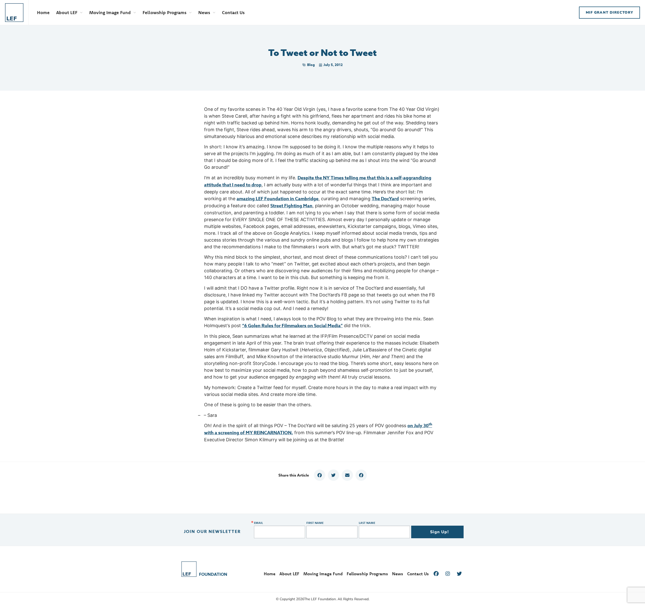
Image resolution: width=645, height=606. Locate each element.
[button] (319, 475)
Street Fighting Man (291, 206)
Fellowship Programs (164, 12)
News (204, 12)
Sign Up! (439, 532)
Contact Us (233, 12)
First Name (315, 522)
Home (43, 12)
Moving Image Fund (110, 12)
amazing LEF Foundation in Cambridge (277, 198)
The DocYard (385, 198)
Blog (311, 65)
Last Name (367, 522)
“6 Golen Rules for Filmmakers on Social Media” (292, 325)
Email (258, 522)
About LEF (66, 12)
